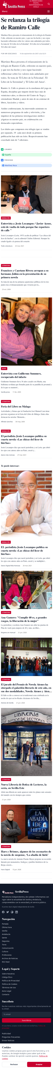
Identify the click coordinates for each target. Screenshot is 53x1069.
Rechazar (14, 1064)
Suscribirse (26, 1020)
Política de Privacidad (11, 980)
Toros (4, 944)
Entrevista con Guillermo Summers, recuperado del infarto (21, 375)
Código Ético (7, 977)
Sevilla (4, 931)
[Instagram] (12, 912)
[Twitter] (7, 912)
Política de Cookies (9, 984)
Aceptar (39, 1064)
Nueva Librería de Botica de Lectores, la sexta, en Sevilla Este (24, 786)
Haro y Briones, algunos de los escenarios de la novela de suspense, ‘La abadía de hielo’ (26, 853)
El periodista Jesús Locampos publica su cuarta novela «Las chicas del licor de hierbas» (24, 439)
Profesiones (7, 955)
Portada (5, 924)
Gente (4, 937)
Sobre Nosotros (8, 974)
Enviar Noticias (8, 1040)
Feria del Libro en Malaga (16, 406)
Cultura (5, 951)
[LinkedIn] (16, 912)
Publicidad (6, 1033)
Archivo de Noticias (10, 958)
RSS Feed (5, 962)
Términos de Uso (9, 987)
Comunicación (8, 948)
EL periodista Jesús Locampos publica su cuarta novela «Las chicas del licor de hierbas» (24, 550)
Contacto (5, 994)
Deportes (5, 941)
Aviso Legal (6, 991)
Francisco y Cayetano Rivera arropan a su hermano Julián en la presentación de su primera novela (24, 273)
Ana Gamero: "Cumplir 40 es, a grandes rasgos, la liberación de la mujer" (24, 619)
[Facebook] (3, 912)
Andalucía (6, 934)
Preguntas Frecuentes (11, 1037)
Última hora (7, 927)
